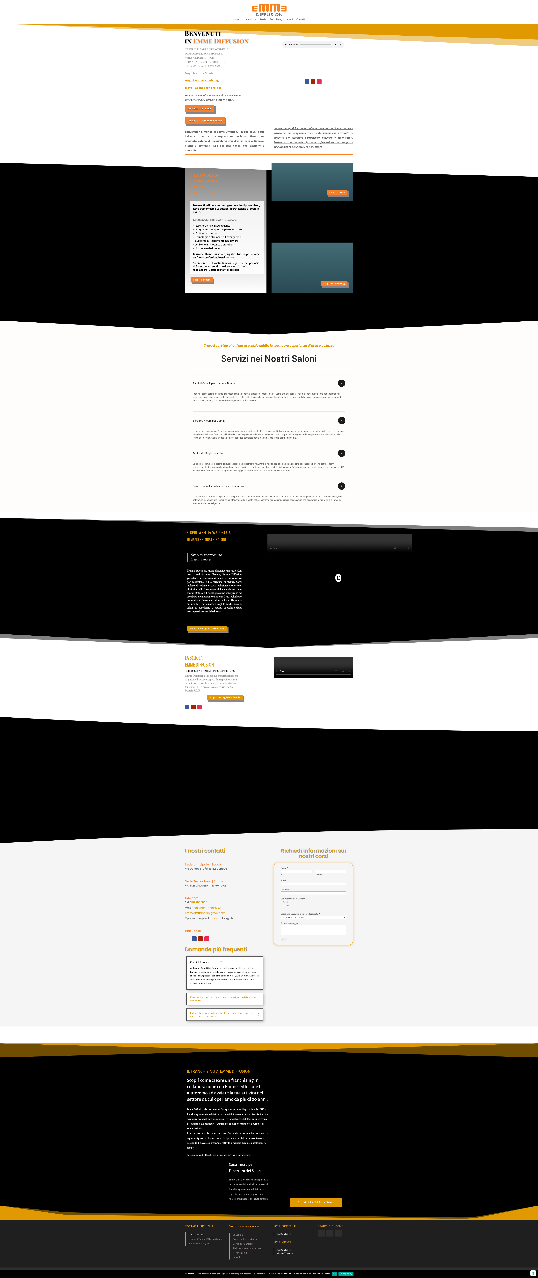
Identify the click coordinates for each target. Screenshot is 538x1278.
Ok (334, 1274)
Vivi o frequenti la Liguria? (293, 899)
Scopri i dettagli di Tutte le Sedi (207, 628)
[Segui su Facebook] (307, 81)
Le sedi (289, 19)
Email (284, 880)
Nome (284, 868)
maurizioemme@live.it (206, 908)
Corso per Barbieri (243, 1243)
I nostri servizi (337, 192)
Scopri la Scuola (201, 279)
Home (236, 19)
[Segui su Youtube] (313, 81)
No (288, 906)
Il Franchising (240, 1252)
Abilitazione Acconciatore (247, 1248)
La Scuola (238, 1234)
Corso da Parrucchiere (245, 1239)
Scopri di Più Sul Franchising (315, 1202)
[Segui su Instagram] (319, 81)
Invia (284, 939)
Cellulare (286, 889)
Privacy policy (346, 1274)
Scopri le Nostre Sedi (333, 229)
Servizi (263, 19)
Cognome (318, 874)
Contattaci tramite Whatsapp (205, 120)
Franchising (276, 19)
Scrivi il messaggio (289, 923)
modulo (215, 918)
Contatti (300, 19)
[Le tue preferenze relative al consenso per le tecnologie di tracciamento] (533, 1273)
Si (287, 902)
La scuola (248, 19)
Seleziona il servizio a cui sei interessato (300, 914)
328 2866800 (198, 902)
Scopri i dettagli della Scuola (224, 697)
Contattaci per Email (199, 108)
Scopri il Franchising (334, 283)
